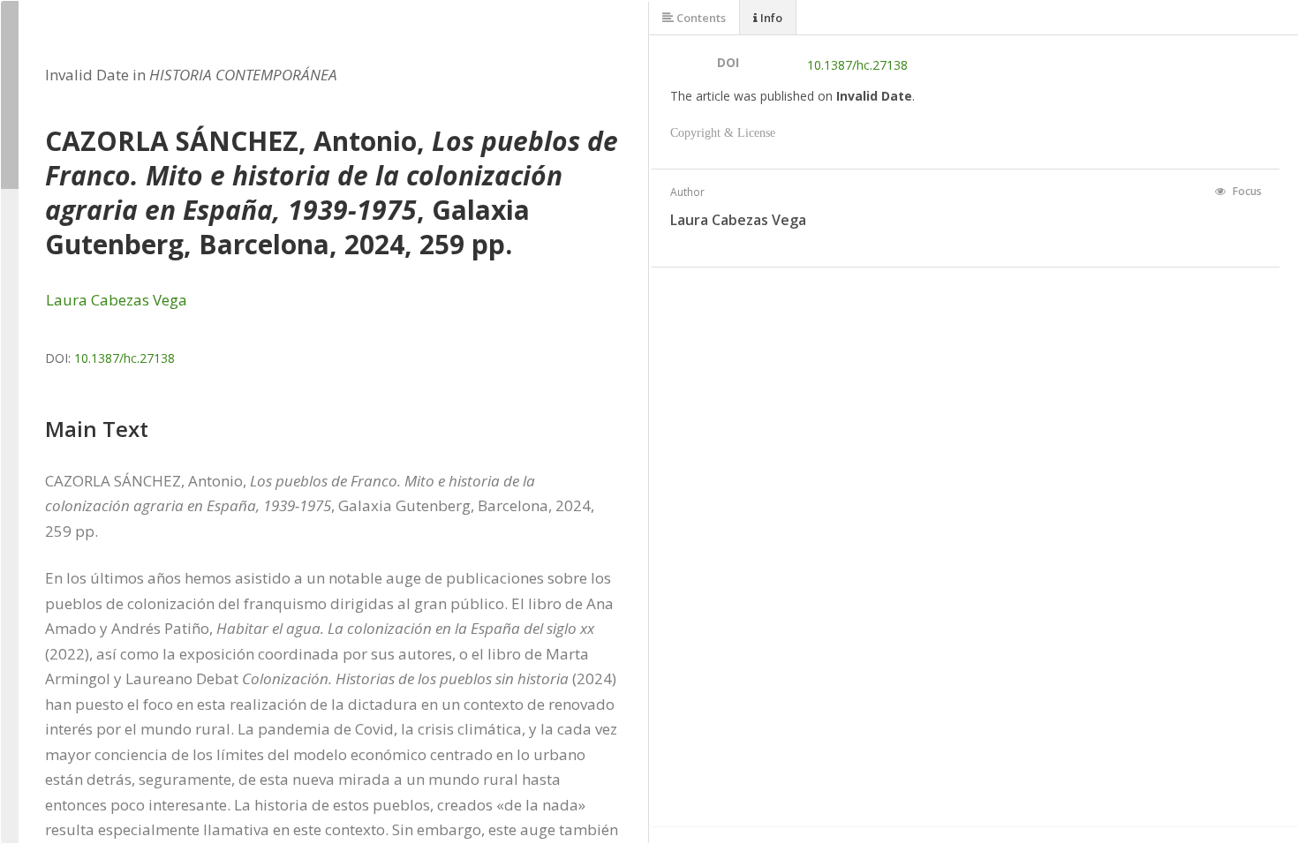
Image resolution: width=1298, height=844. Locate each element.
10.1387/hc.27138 (124, 358)
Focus (1246, 191)
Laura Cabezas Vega (116, 300)
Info (770, 18)
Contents (700, 18)
